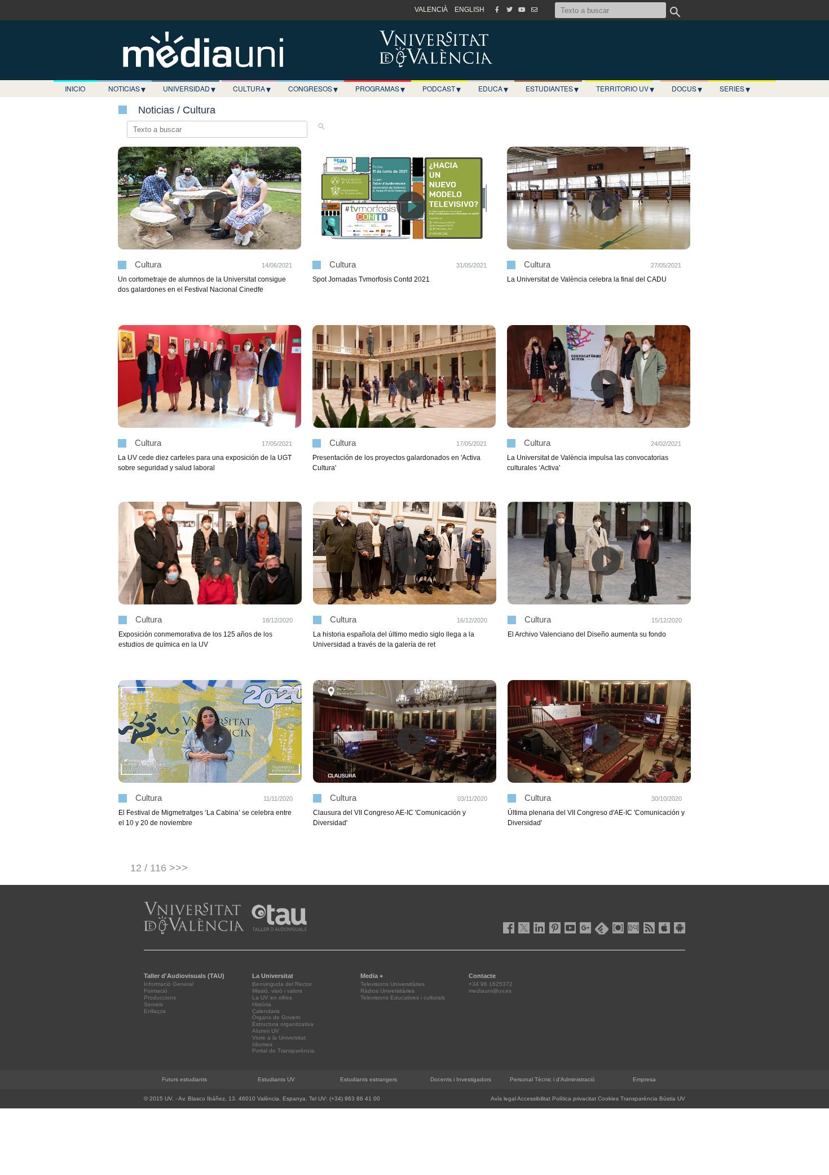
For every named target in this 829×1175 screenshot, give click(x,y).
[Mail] (534, 10)
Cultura (252, 88)
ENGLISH (469, 10)
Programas (380, 88)
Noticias (126, 88)
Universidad (189, 88)
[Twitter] (509, 10)
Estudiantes (552, 88)
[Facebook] (497, 10)
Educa (493, 88)
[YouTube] (522, 10)
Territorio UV (625, 88)
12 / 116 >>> (159, 868)
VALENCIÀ (431, 10)
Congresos (313, 88)
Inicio (75, 88)
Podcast (441, 88)
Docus (687, 88)
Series (735, 88)
